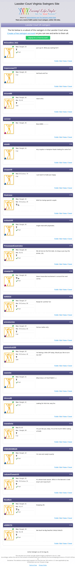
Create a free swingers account (21, 33)
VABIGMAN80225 (10, 449)
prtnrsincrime (9, 322)
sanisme (7, 119)
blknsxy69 (8, 398)
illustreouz (8, 195)
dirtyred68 (8, 93)
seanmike (7, 373)
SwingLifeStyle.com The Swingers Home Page (41, 17)
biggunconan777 (10, 68)
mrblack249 (8, 220)
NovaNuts (8, 500)
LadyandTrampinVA (11, 474)
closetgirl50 (8, 271)
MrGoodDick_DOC (11, 43)
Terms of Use (33, 565)
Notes (65, 61)
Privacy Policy (43, 565)
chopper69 (8, 170)
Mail (60, 61)
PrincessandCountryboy (13, 246)
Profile (56, 61)
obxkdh (7, 144)
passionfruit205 (10, 347)
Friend (70, 61)
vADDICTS (8, 525)
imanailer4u (8, 423)
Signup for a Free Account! (38, 38)
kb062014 (7, 297)
